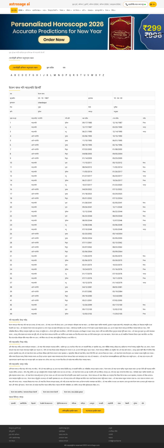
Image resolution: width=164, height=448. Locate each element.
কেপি (83, 10)
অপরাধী (101, 403)
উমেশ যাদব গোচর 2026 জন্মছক (73, 392)
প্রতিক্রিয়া (62, 431)
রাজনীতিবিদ (23, 403)
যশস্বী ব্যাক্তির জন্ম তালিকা (23, 52)
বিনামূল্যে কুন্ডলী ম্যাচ (15, 428)
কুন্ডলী (86, 4)
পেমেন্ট (110, 428)
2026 (20, 10)
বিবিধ (112, 10)
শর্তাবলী (111, 434)
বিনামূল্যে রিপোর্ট (52, 10)
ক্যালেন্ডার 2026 (115, 4)
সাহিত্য (83, 403)
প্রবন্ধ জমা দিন (63, 434)
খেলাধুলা (92, 403)
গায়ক (119, 403)
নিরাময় (62, 10)
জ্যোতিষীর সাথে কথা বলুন (134, 4)
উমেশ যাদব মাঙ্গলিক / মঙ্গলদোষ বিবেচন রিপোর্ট (24, 392)
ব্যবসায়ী (13, 403)
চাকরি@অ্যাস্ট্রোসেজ (115, 441)
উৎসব (107, 10)
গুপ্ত (44, 10)
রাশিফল (81, 4)
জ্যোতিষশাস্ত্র (36, 10)
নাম (64, 67)
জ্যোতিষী (110, 403)
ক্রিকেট (33, 403)
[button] (12, 32)
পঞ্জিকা (68, 10)
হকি (143, 403)
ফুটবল (135, 403)
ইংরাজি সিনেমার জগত (46, 403)
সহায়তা (111, 438)
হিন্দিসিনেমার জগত (62, 403)
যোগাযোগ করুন (63, 438)
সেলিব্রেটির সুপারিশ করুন (70, 411)
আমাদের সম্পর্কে (63, 441)
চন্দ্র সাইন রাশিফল (14, 434)
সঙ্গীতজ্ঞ (74, 403)
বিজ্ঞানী (127, 403)
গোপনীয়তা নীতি (113, 431)
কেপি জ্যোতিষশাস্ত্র (14, 438)
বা (153, 4)
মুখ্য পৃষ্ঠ (74, 4)
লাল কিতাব (76, 10)
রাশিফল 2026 (93, 4)
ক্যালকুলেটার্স (99, 10)
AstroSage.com (93, 445)
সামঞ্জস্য (90, 10)
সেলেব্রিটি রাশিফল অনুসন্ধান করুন (25, 67)
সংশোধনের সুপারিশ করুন (93, 411)
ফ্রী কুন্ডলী (12, 431)
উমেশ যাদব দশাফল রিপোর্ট (50, 392)
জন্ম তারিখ (50, 67)
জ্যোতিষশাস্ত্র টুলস (64, 428)
